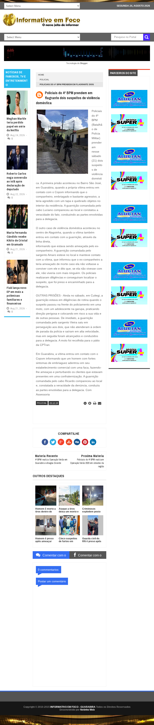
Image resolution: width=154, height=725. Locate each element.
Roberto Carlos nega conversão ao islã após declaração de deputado (17, 181)
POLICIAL (44, 79)
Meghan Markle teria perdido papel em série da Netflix (16, 124)
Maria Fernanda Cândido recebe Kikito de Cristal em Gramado (17, 238)
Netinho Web (87, 709)
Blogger (83, 63)
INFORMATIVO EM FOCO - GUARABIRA (72, 707)
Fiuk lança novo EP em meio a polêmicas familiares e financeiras (16, 295)
